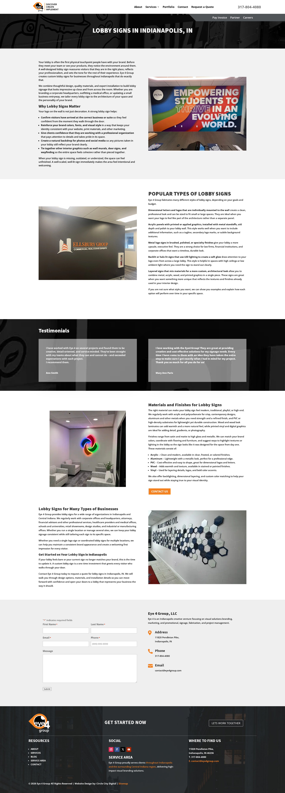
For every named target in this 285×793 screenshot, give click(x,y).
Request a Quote (202, 7)
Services (150, 7)
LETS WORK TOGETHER (226, 723)
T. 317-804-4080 (197, 756)
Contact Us (159, 491)
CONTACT (36, 764)
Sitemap (123, 783)
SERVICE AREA (38, 760)
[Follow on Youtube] (128, 749)
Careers (248, 17)
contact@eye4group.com (168, 670)
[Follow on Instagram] (111, 749)
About (138, 7)
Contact (183, 7)
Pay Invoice (219, 17)
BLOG (34, 756)
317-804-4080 (162, 655)
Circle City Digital (106, 783)
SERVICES (36, 752)
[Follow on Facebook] (117, 749)
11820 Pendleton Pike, (167, 637)
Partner (235, 17)
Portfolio (168, 7)
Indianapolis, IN (163, 641)
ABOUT (34, 748)
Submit (47, 689)
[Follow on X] (123, 749)
